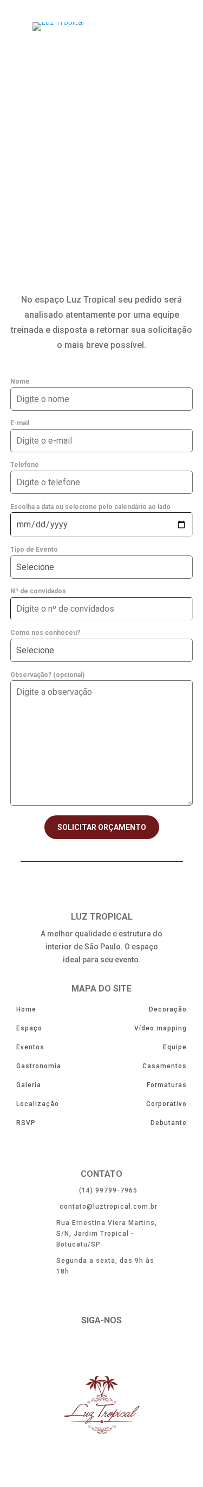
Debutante (168, 1123)
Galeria (28, 1085)
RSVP (26, 1123)
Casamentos (164, 1066)
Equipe (175, 1047)
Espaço (29, 1028)
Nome (20, 381)
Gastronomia (38, 1066)
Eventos (30, 1047)
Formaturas (167, 1085)
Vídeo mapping (160, 1028)
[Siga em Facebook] (75, 1345)
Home (26, 1009)
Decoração (168, 1009)
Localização (37, 1104)
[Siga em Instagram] (129, 1345)
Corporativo (166, 1104)
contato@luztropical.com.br (109, 1206)
